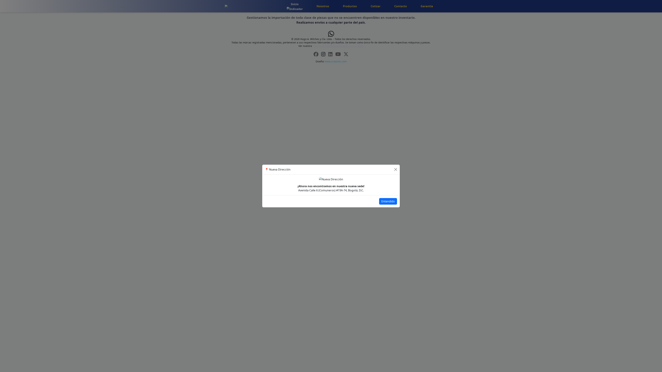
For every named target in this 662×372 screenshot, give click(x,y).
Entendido (388, 201)
